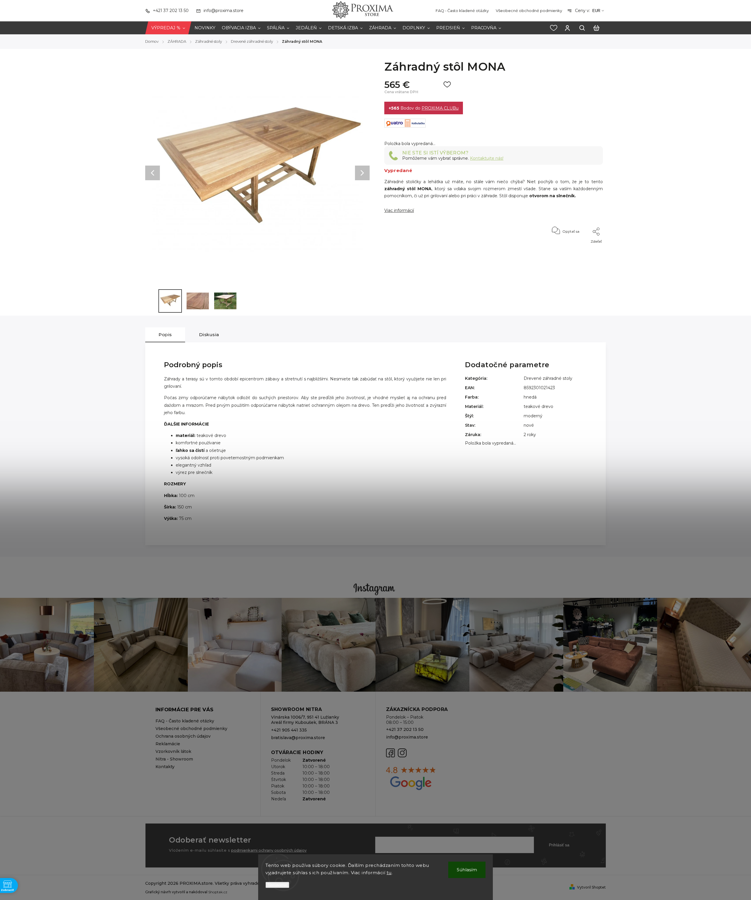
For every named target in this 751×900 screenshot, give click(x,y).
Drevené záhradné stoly (548, 378)
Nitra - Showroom (174, 759)
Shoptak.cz (217, 892)
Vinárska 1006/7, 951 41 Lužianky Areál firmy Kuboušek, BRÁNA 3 (305, 719)
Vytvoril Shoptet (591, 887)
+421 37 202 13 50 (405, 729)
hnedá (530, 397)
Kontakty (165, 766)
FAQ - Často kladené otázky (462, 10)
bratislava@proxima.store (298, 737)
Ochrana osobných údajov (183, 736)
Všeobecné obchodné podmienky (529, 10)
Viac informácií (399, 210)
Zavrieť (583, 249)
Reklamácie (167, 743)
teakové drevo (538, 406)
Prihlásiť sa (559, 845)
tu (389, 872)
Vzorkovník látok (173, 751)
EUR (596, 10)
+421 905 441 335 (289, 730)
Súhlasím (467, 869)
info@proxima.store (407, 737)
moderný (533, 415)
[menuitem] (168, 28)
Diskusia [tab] (209, 334)
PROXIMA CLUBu (440, 108)
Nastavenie (277, 885)
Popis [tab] (165, 334)
